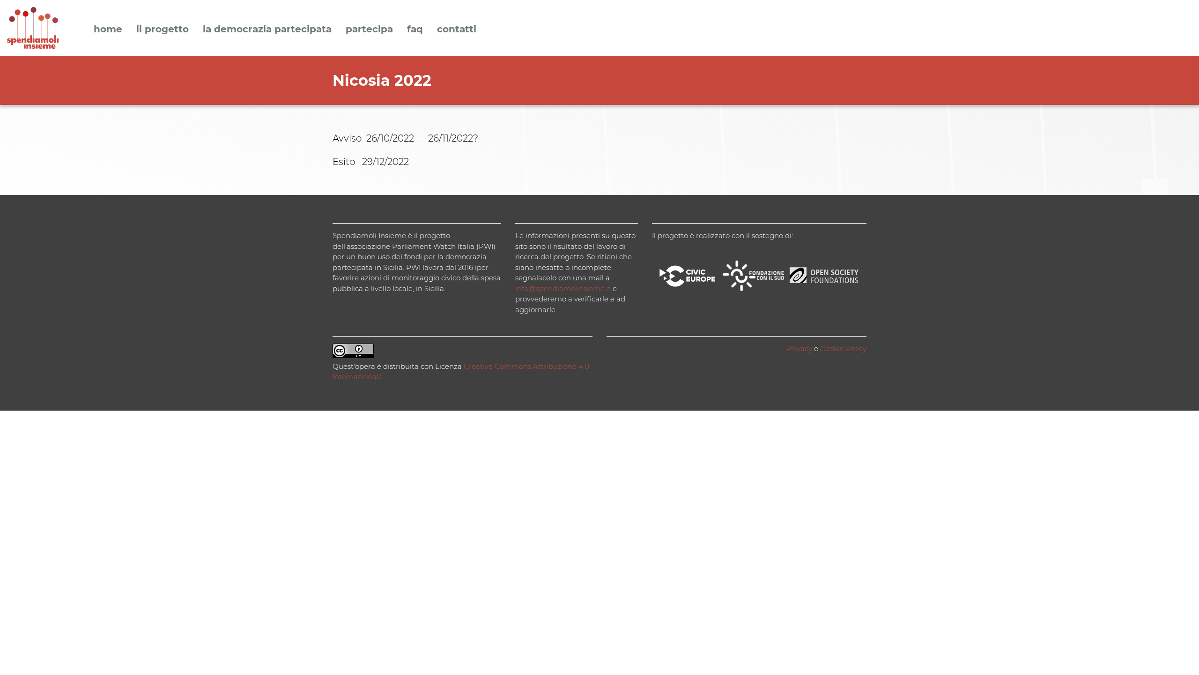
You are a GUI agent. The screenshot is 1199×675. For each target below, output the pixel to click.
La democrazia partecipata (267, 29)
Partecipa (369, 29)
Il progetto (162, 29)
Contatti (456, 29)
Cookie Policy (843, 348)
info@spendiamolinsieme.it (563, 288)
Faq (415, 29)
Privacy (799, 348)
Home (108, 29)
